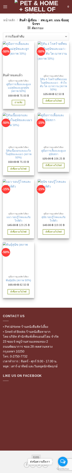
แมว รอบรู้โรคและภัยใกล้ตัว (19, 219)
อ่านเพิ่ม (18, 102)
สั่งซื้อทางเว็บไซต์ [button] (54, 101)
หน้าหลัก (9, 20)
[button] (5, 6)
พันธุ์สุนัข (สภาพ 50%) (18, 280)
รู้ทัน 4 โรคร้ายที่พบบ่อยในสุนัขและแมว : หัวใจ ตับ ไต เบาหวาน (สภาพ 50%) (53, 84)
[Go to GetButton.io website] (63, 469)
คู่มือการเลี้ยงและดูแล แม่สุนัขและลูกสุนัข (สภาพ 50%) (18, 88)
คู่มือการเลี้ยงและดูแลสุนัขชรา (53, 152)
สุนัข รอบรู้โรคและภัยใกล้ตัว (53, 219)
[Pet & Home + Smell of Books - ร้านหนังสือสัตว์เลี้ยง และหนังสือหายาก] (37, 7)
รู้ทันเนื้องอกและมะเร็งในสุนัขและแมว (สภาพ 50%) (18, 154)
